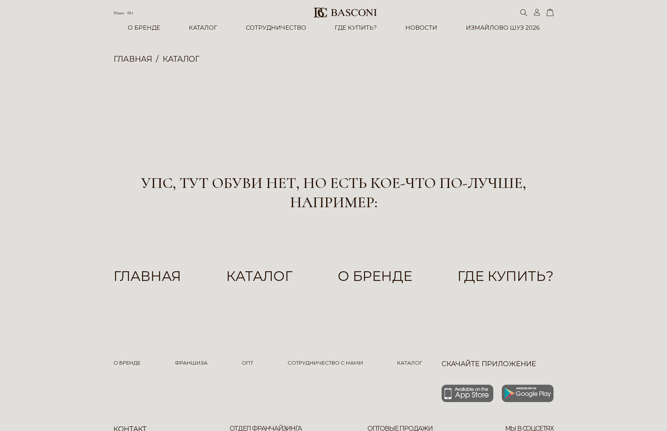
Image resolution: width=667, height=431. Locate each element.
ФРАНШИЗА (191, 363)
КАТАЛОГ (203, 27)
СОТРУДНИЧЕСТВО (276, 27)
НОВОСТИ (421, 27)
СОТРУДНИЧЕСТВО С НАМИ (325, 363)
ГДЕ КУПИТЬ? (356, 27)
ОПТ (247, 363)
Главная (147, 276)
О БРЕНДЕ (144, 27)
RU (130, 12)
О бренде (375, 276)
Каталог (259, 276)
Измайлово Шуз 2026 (503, 27)
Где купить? (505, 276)
